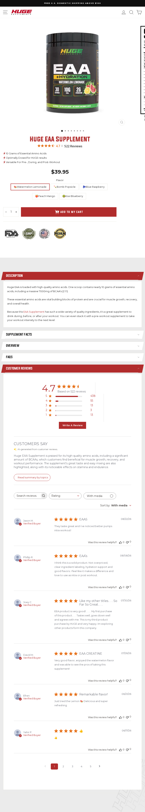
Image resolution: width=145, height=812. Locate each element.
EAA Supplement (33, 311)
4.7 (58, 146)
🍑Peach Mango (45, 196)
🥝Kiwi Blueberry (72, 196)
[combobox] (65, 496)
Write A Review (72, 425)
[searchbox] (27, 496)
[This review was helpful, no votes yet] (120, 542)
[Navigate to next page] (99, 766)
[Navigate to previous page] (45, 766)
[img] (39, 145)
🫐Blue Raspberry (94, 186)
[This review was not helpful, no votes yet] (127, 542)
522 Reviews (73, 146)
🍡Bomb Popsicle (65, 186)
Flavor (60, 180)
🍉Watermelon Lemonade (30, 186)
